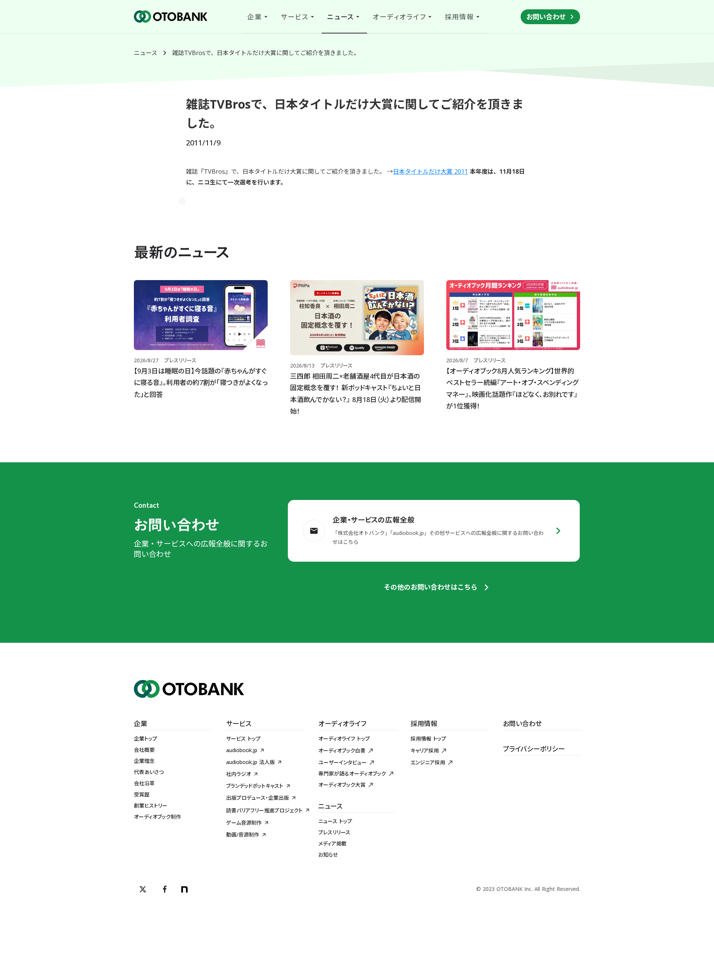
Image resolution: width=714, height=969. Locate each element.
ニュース (145, 53)
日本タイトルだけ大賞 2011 (430, 171)
